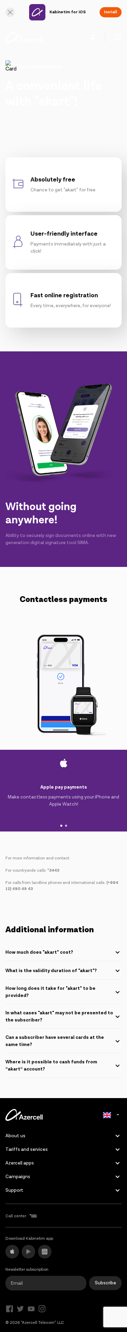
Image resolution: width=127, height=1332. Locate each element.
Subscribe (105, 1283)
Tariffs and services (26, 1149)
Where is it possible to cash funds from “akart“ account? (51, 1065)
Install (110, 12)
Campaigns (17, 1177)
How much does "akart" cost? (39, 952)
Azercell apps (19, 1163)
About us (15, 1136)
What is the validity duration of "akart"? (51, 971)
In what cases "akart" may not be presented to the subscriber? (59, 1016)
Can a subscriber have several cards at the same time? (54, 1041)
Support (14, 1190)
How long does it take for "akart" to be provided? (50, 992)
